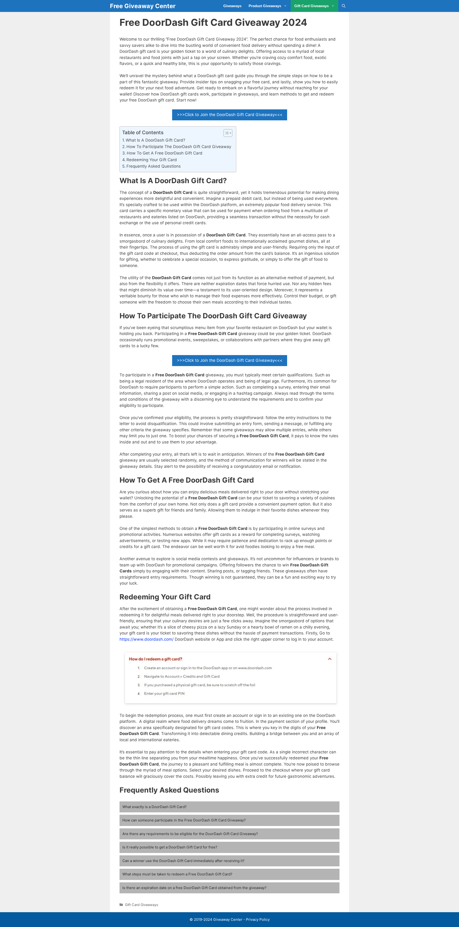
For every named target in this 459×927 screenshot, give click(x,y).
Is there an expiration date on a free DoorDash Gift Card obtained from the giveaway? (194, 887)
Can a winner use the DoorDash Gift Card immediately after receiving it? (183, 860)
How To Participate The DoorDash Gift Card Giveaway (178, 146)
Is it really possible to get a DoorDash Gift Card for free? (169, 847)
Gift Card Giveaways (311, 6)
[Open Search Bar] (343, 6)
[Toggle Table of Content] (225, 133)
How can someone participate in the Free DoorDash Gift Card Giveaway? (184, 820)
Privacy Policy (258, 919)
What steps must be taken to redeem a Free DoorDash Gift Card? (177, 874)
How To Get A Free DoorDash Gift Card (164, 153)
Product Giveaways (265, 6)
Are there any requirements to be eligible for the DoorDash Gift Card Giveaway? (190, 833)
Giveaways (232, 6)
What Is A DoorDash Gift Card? (155, 140)
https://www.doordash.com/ (147, 639)
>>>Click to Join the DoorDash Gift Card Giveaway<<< (229, 114)
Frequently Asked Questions (153, 166)
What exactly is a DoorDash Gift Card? (154, 806)
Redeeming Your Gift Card (151, 159)
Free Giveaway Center (142, 6)
